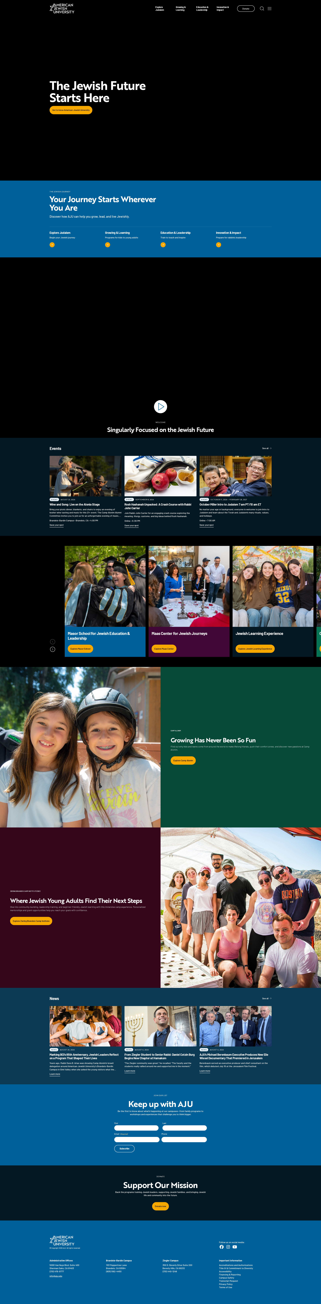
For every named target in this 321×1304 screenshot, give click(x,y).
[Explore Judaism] (52, 244)
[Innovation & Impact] (218, 244)
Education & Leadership (202, 8)
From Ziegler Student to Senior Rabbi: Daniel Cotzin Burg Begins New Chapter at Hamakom (159, 1056)
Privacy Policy (226, 1284)
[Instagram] (228, 1247)
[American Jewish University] (62, 8)
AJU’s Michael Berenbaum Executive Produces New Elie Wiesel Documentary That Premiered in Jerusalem (234, 1056)
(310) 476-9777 (57, 1271)
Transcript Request (228, 1280)
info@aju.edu (56, 1276)
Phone (164, 1134)
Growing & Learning (181, 8)
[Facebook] (221, 1247)
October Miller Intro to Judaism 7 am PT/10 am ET (230, 504)
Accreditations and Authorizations (236, 1265)
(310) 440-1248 (170, 1271)
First (116, 1123)
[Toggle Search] (262, 9)
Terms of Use (225, 1287)
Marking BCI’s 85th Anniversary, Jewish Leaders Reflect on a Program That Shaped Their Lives (84, 1056)
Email (121, 1134)
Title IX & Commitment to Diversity (236, 1268)
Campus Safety (226, 1277)
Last (164, 1123)
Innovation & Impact (223, 8)
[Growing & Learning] (107, 244)
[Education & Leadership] (163, 244)
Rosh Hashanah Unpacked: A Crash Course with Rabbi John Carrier (157, 506)
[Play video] (160, 406)
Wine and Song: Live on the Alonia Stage (75, 504)
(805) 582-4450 (113, 1271)
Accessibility (225, 1271)
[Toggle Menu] (270, 9)
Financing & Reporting (230, 1274)
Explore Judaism (159, 8)
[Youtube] (234, 1247)
